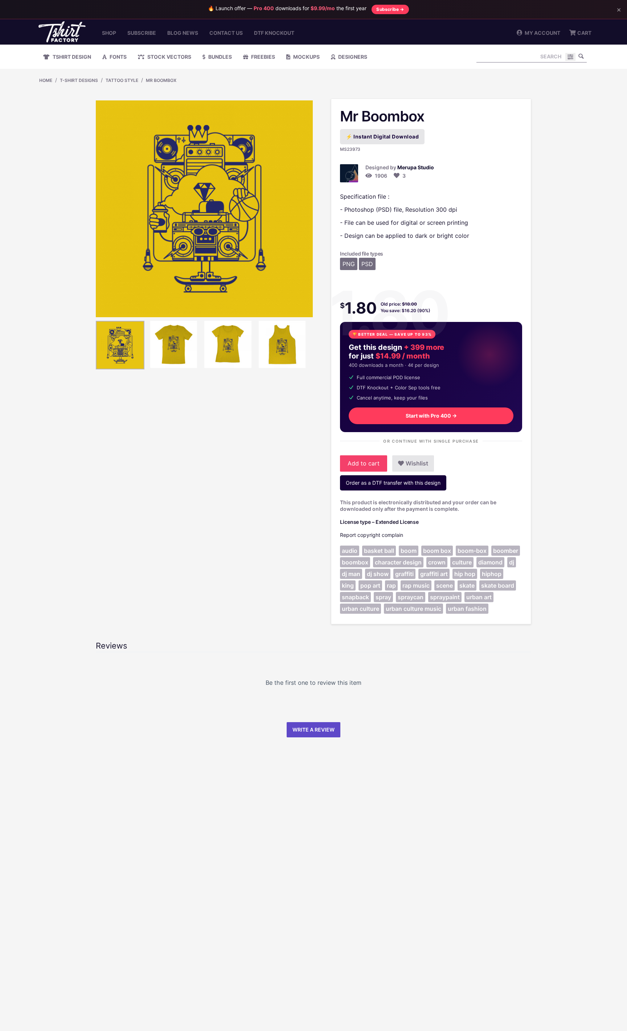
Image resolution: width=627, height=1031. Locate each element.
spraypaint (445, 597)
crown (437, 562)
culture (462, 562)
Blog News (182, 33)
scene (444, 585)
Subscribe (141, 33)
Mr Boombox (161, 80)
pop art (370, 585)
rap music (416, 585)
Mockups (306, 57)
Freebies (262, 57)
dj (511, 562)
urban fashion (467, 608)
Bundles (219, 57)
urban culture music (413, 608)
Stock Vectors (168, 57)
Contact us (226, 33)
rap (391, 585)
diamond (490, 562)
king (348, 585)
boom (409, 550)
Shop (109, 33)
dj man (351, 573)
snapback (355, 597)
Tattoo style (122, 80)
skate (467, 585)
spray (383, 597)
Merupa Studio (415, 167)
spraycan (410, 597)
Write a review (313, 729)
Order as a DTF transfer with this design (393, 483)
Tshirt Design (71, 57)
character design (398, 562)
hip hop (464, 573)
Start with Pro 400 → (431, 416)
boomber (505, 550)
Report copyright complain (371, 535)
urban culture (360, 608)
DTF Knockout (274, 33)
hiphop (491, 573)
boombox (355, 562)
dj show (378, 573)
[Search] (581, 56)
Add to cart (364, 463)
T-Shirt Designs (79, 80)
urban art (479, 597)
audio (349, 550)
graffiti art (434, 573)
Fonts (117, 57)
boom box (437, 550)
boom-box (472, 550)
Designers (352, 57)
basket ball (379, 550)
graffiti (404, 573)
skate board (497, 585)
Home (45, 80)
